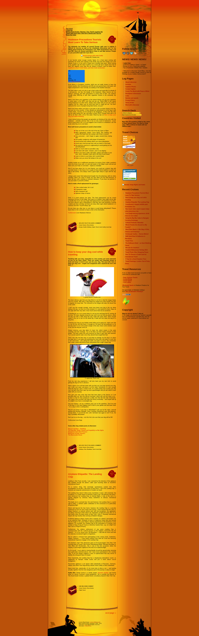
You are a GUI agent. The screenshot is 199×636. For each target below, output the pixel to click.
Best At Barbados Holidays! (134, 291)
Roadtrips (89, 449)
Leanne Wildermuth (95, 622)
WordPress (88, 625)
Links (127, 96)
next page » (110, 612)
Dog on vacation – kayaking (77, 429)
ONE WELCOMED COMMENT (86, 586)
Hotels (129, 178)
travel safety (103, 227)
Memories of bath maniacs (76, 433)
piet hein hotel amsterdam (96, 68)
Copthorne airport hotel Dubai (77, 68)
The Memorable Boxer (75, 435)
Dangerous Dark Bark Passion (77, 432)
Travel (97, 227)
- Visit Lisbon (126, 282)
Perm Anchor (90, 225)
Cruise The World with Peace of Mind (137, 91)
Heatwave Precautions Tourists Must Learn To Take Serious (84, 41)
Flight (80, 590)
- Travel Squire (127, 280)
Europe (81, 227)
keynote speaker (103, 572)
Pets (85, 449)
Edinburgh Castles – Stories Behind (136, 234)
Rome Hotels (127, 174)
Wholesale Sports (128, 285)
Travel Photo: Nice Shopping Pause (136, 252)
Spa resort (69, 28)
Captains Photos (130, 86)
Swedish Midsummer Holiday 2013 (136, 250)
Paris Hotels (126, 176)
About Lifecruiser (131, 82)
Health (85, 227)
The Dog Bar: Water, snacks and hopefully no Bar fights (86, 430)
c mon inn (69, 30)
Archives (128, 84)
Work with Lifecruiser (132, 105)
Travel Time (129, 241)
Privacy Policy (130, 100)
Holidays (89, 227)
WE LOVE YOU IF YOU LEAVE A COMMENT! (90, 223)
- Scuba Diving (127, 279)
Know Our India (71, 35)
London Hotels (127, 173)
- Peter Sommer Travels (129, 277)
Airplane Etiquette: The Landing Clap (137, 202)
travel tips (108, 227)
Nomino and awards (131, 98)
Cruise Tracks (82, 225)
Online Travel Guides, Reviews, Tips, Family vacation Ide (84, 32)
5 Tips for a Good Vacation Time (135, 259)
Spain (93, 227)
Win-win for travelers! (132, 247)
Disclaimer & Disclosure (133, 93)
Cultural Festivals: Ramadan (134, 222)
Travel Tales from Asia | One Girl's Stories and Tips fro (83, 33)
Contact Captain (130, 89)
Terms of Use (129, 102)
